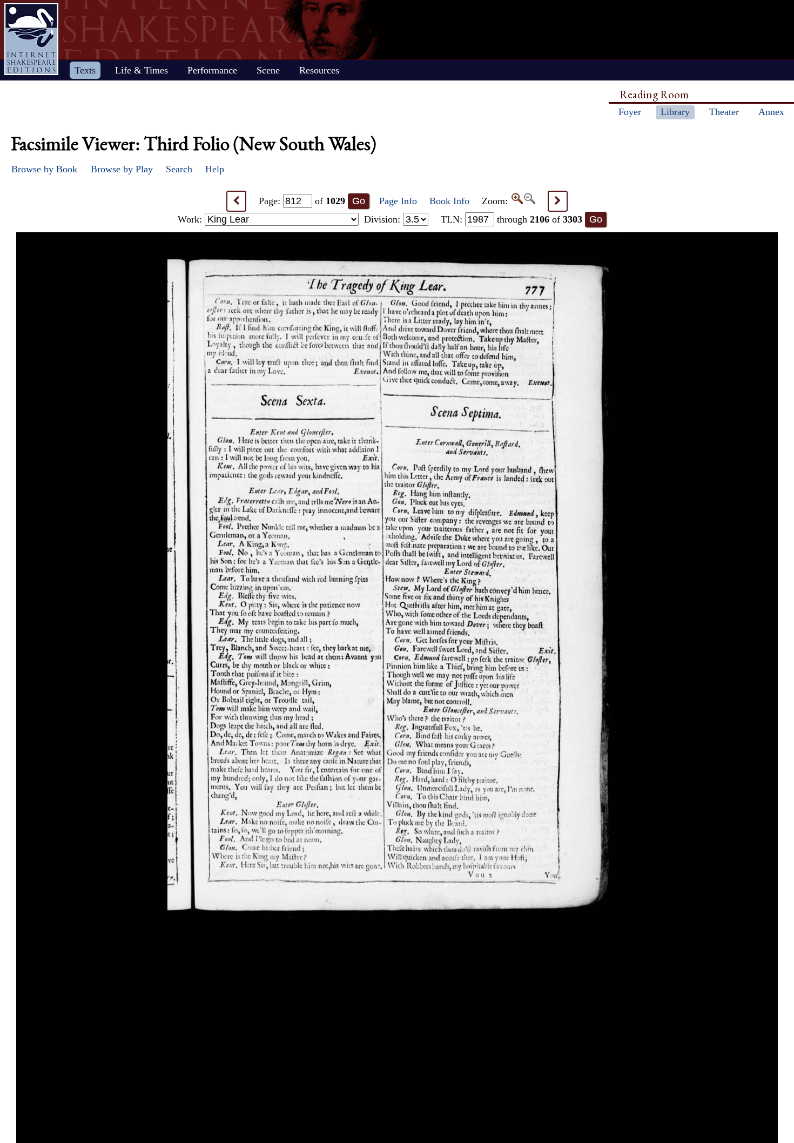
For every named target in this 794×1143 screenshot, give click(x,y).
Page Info (398, 201)
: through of (511, 219)
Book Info (449, 201)
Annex (771, 111)
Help (214, 169)
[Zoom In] (516, 201)
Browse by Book (44, 169)
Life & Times (141, 70)
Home (31, 39)
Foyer (629, 111)
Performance (212, 70)
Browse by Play (122, 169)
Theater (724, 111)
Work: (191, 219)
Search (179, 169)
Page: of (302, 201)
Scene (268, 70)
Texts (85, 70)
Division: (383, 219)
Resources (319, 70)
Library (675, 111)
